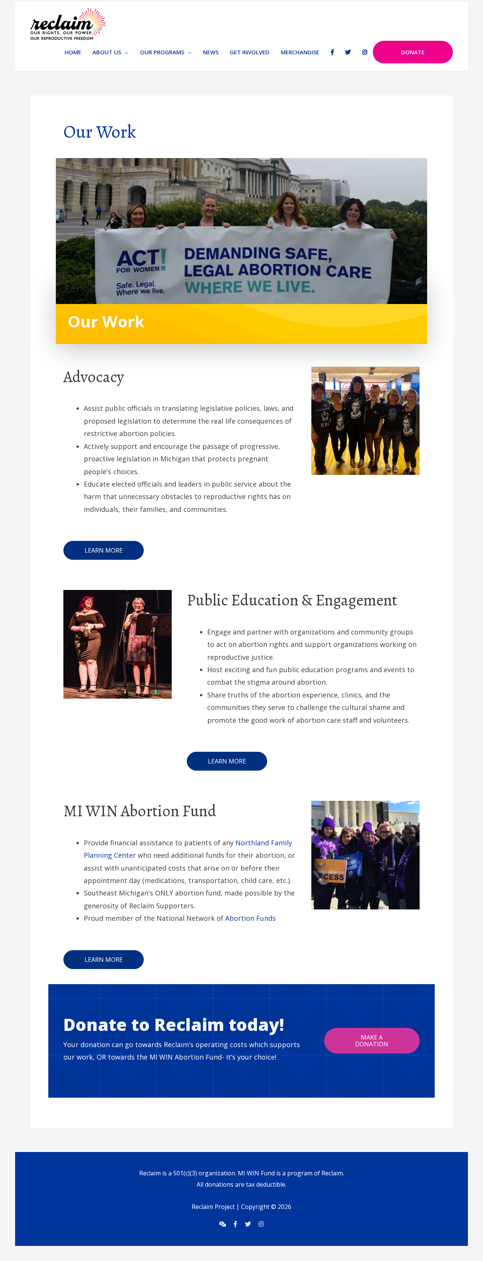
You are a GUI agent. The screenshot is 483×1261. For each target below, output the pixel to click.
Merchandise (300, 52)
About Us (106, 52)
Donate (413, 52)
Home (73, 52)
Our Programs (162, 52)
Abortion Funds (250, 918)
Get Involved (249, 52)
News (210, 52)
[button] (103, 550)
